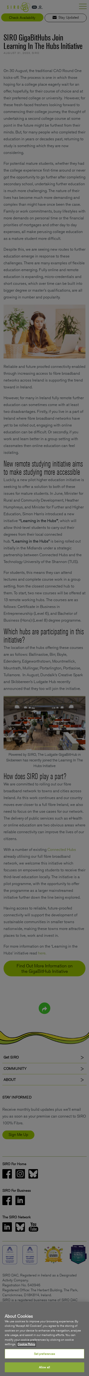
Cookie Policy (26, 1344)
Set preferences (44, 1354)
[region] (44, 1339)
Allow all (44, 1367)
